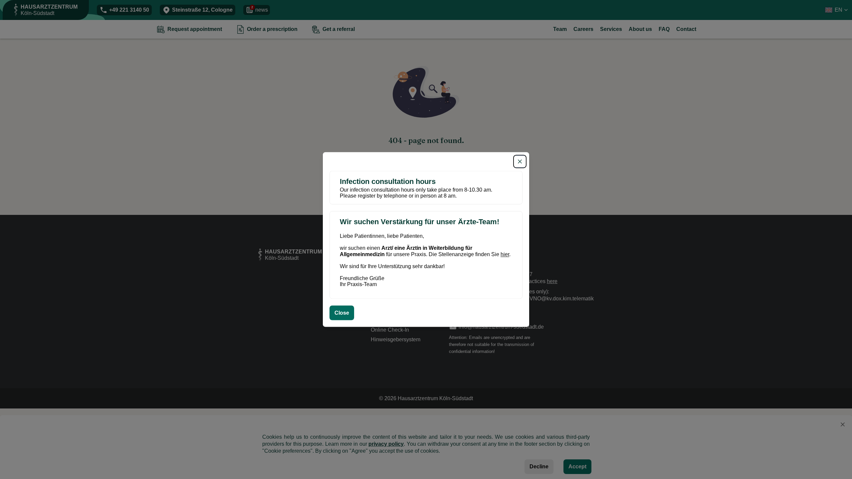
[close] (520, 161)
